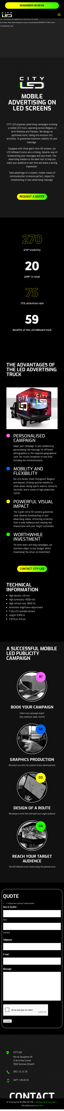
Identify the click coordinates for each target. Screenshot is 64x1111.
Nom (5, 919)
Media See (38, 1105)
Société (6, 932)
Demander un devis (32, 5)
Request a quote (32, 196)
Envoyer (7, 1021)
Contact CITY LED (32, 569)
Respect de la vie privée (46, 1102)
